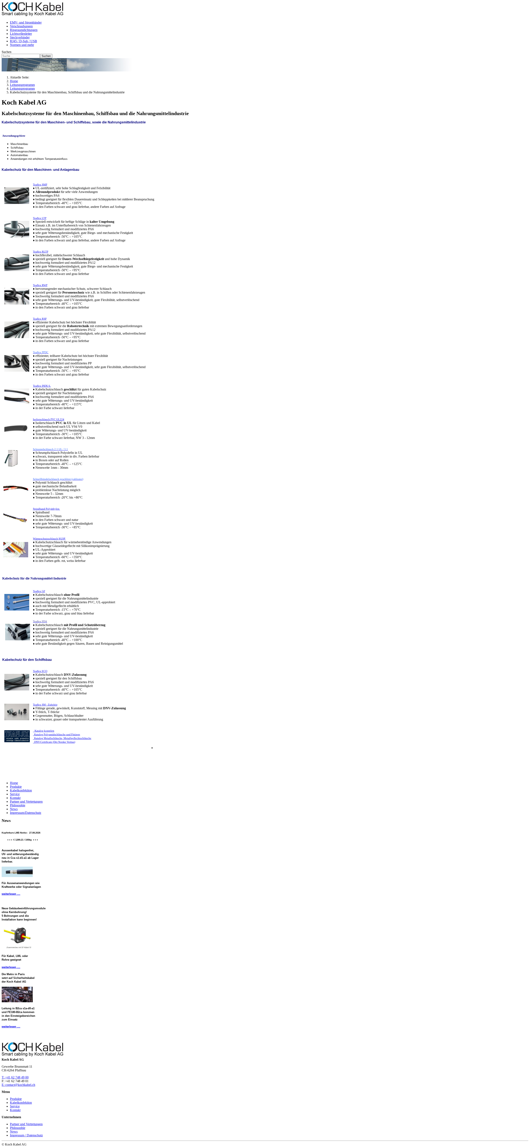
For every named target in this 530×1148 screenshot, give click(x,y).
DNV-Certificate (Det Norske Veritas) (54, 741)
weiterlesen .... (11, 893)
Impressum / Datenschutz (26, 1135)
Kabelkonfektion (21, 790)
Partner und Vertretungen (26, 801)
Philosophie (17, 805)
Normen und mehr (22, 45)
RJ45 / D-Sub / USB (23, 41)
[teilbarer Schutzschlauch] (16, 363)
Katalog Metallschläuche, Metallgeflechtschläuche (62, 738)
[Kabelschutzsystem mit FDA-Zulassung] (17, 640)
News (14, 809)
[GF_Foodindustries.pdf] (16, 602)
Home (14, 783)
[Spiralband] (16, 517)
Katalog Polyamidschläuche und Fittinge (56, 734)
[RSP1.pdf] (16, 329)
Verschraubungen (21, 26)
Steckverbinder (20, 37)
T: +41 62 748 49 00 (15, 1077)
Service (15, 794)
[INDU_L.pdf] (16, 396)
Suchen (6, 52)
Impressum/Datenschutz (25, 812)
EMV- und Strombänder (26, 22)
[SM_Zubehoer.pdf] (16, 711)
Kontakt (15, 798)
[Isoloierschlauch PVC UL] (16, 428)
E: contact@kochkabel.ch (18, 1085)
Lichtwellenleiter (21, 33)
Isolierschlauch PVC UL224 (48, 419)
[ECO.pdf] (16, 681)
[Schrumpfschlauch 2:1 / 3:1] (11, 458)
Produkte (16, 786)
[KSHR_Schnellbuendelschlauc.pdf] (16, 487)
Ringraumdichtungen (23, 30)
